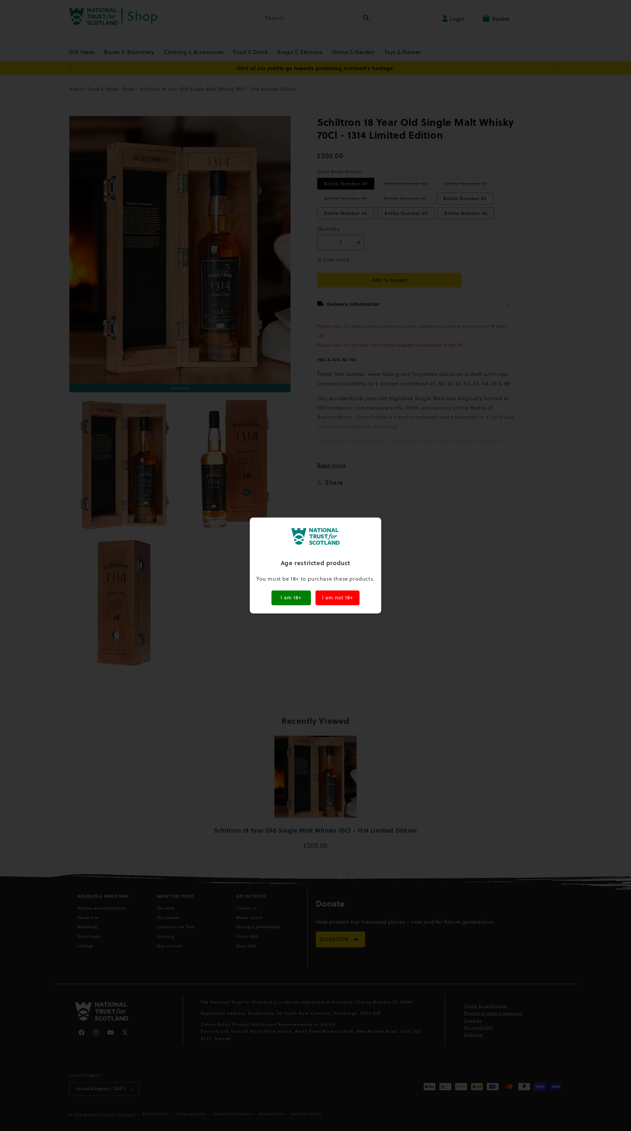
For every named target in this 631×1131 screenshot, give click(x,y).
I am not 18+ (337, 597)
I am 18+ (291, 597)
